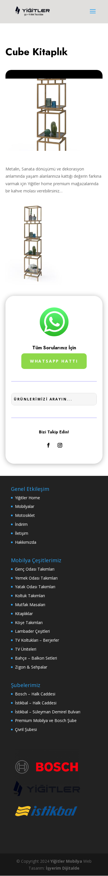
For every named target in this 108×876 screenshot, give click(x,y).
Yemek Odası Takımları (36, 578)
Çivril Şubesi (26, 729)
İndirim (21, 524)
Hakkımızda (25, 542)
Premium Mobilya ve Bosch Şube (46, 720)
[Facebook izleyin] (48, 445)
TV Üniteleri (25, 649)
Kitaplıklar (24, 613)
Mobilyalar (24, 506)
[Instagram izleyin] (60, 445)
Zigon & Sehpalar (31, 667)
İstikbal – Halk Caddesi (35, 703)
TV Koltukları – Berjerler (37, 640)
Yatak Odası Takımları (35, 586)
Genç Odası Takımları (34, 569)
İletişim (21, 533)
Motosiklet (25, 515)
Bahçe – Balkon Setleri (36, 658)
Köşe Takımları (29, 622)
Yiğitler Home (27, 497)
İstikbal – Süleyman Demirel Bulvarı (47, 711)
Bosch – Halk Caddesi (35, 694)
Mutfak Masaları (30, 604)
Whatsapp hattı (54, 361)
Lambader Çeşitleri (32, 631)
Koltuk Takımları (30, 595)
